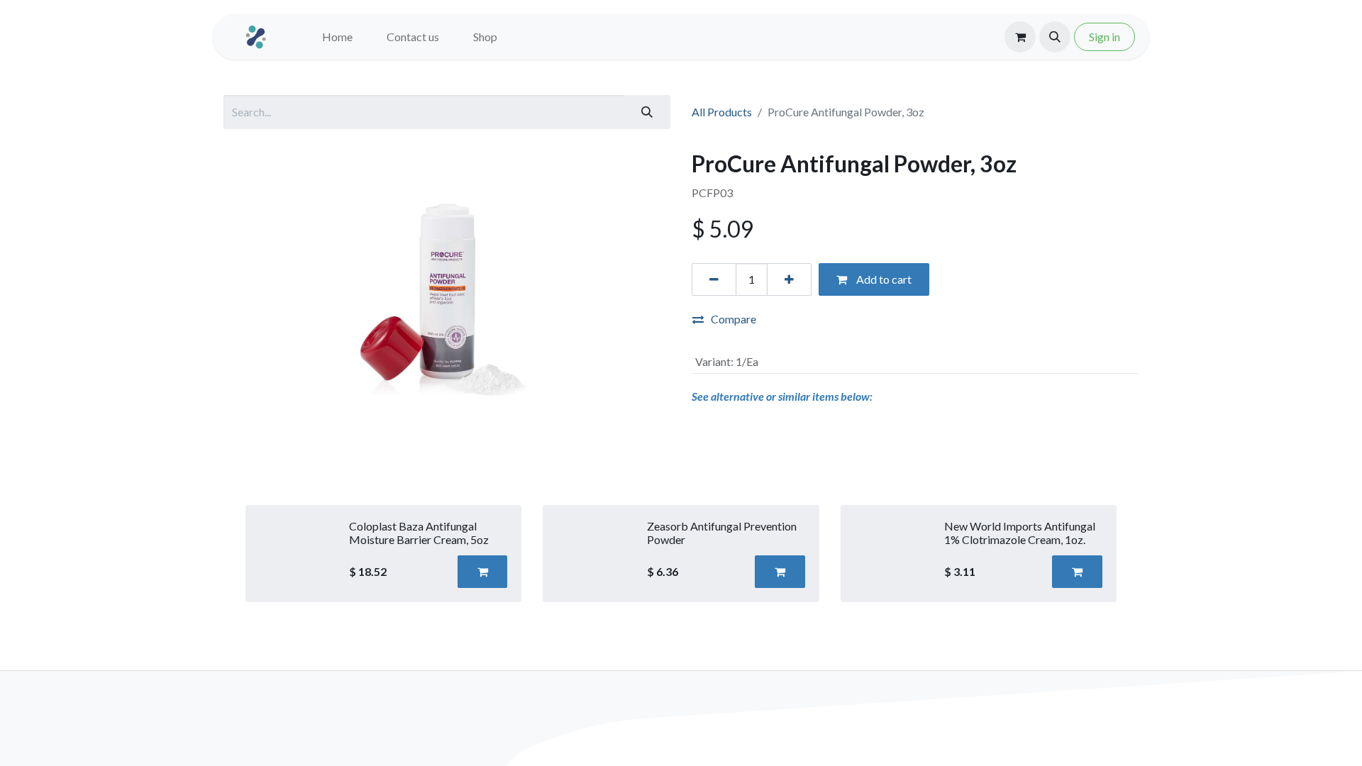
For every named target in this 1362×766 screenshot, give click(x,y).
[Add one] (789, 279)
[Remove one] (714, 279)
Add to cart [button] (883, 279)
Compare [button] (733, 319)
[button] (1054, 36)
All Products (722, 111)
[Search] (647, 112)
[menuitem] (337, 37)
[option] (681, 554)
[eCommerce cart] (1020, 36)
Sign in (1104, 36)
